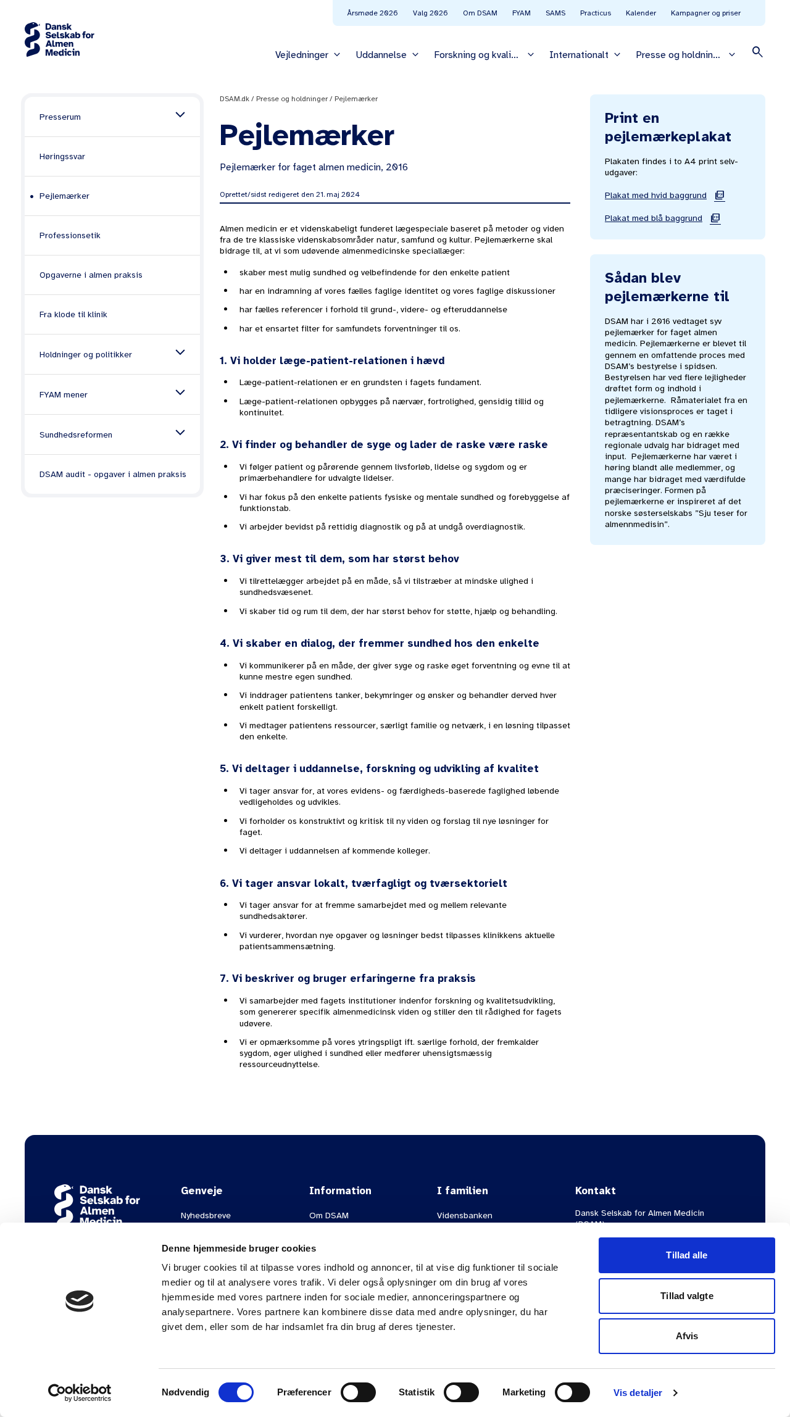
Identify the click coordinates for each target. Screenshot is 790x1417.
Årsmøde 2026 (372, 13)
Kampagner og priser (706, 13)
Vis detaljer (637, 1392)
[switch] (358, 1392)
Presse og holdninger (292, 98)
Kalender (641, 13)
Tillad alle (686, 1255)
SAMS (555, 13)
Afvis (687, 1336)
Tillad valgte (686, 1295)
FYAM (521, 13)
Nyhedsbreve (206, 1215)
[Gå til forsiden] (59, 39)
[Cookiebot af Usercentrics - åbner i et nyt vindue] (80, 1393)
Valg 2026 (430, 13)
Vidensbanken (465, 1215)
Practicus (595, 13)
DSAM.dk (234, 98)
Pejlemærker (356, 98)
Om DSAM (480, 13)
